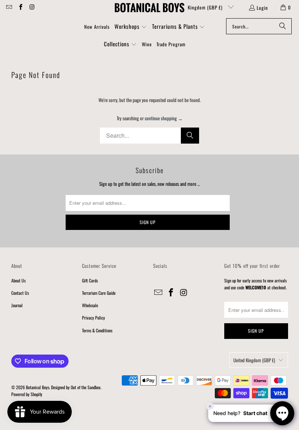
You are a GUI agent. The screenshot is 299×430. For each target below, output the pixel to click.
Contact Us (20, 293)
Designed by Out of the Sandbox (76, 387)
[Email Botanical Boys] (8, 7)
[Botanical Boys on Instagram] (31, 7)
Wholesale (90, 305)
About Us (18, 280)
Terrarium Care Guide (99, 293)
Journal (17, 305)
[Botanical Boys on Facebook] (20, 7)
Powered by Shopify (26, 394)
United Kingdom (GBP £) (198, 7)
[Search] (282, 26)
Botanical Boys (37, 387)
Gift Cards (90, 280)
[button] (130, 27)
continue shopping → (164, 118)
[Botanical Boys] (149, 7)
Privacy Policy (93, 317)
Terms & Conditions (97, 330)
